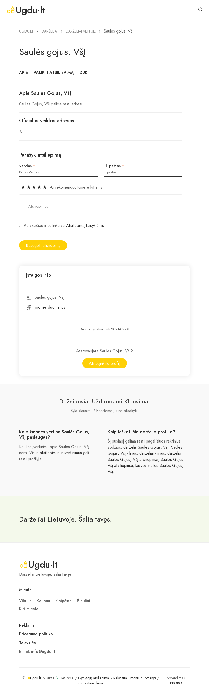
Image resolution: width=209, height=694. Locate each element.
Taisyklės (27, 643)
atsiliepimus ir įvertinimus (61, 453)
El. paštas (114, 165)
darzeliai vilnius (152, 453)
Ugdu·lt (30, 10)
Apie (23, 72)
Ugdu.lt (35, 678)
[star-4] (40, 187)
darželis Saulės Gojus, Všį (145, 447)
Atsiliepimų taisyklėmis (85, 225)
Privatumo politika (36, 634)
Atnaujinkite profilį (104, 363)
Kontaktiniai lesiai (91, 683)
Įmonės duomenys (50, 307)
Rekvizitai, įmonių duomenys (134, 678)
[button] (26, 31)
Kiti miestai (29, 609)
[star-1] (24, 187)
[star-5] (45, 187)
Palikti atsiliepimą (54, 72)
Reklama (27, 625)
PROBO (176, 683)
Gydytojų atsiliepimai (94, 678)
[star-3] (34, 187)
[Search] (200, 10)
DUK (83, 72)
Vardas (27, 165)
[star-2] (29, 187)
